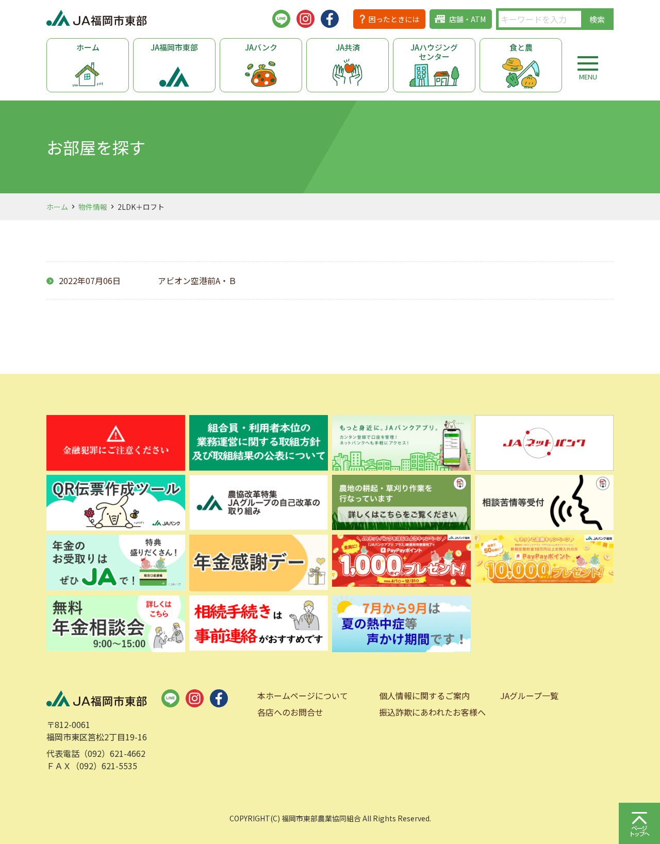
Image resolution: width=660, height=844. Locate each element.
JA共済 (348, 47)
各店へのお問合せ (290, 712)
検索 (597, 19)
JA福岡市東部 (174, 47)
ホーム (88, 47)
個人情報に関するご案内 (424, 695)
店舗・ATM (467, 19)
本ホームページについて (302, 695)
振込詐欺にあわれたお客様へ (432, 712)
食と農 (521, 47)
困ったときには (394, 19)
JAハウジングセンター (434, 52)
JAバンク (261, 47)
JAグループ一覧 (529, 695)
